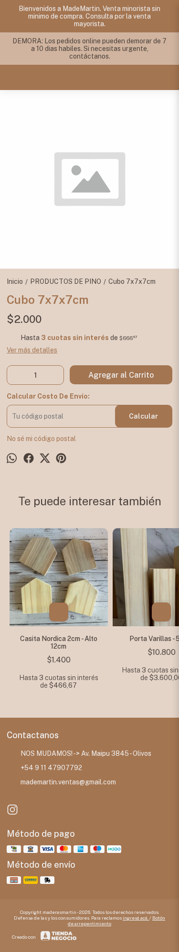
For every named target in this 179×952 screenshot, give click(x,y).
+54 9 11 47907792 (51, 768)
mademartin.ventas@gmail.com (68, 782)
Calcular (143, 416)
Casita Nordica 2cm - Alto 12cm (58, 642)
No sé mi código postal (41, 438)
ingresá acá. (136, 918)
